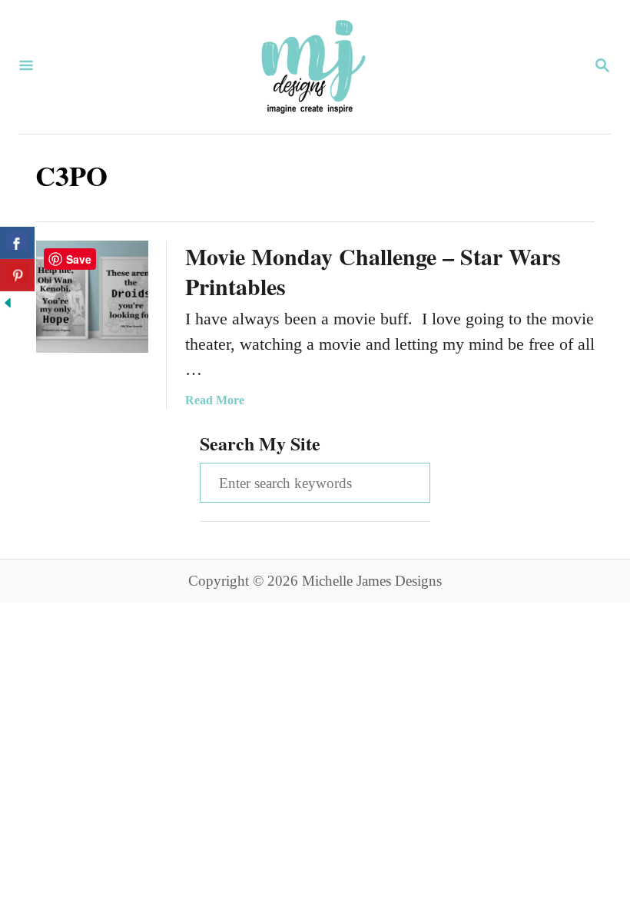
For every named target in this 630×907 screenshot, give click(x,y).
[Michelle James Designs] (313, 67)
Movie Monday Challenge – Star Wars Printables (373, 271)
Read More (214, 400)
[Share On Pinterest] (17, 275)
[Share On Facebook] (17, 243)
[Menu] (26, 67)
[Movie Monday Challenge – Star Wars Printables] (92, 297)
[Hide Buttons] (7, 304)
